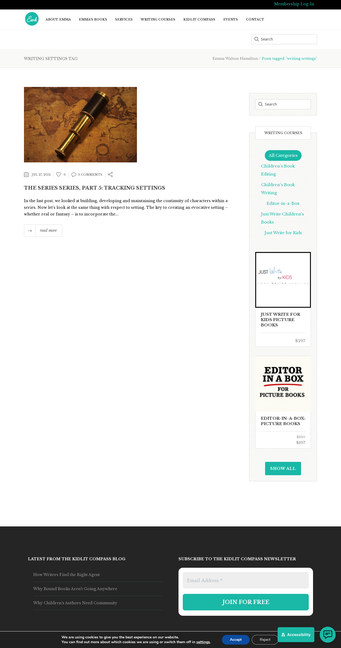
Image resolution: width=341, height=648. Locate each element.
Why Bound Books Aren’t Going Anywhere (75, 588)
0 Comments (90, 175)
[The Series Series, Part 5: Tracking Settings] (80, 124)
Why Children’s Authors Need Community (75, 603)
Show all (283, 468)
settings (203, 642)
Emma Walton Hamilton (235, 58)
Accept (236, 639)
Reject (265, 639)
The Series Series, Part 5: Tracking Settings (94, 188)
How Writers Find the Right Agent (66, 574)
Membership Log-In (294, 4)
